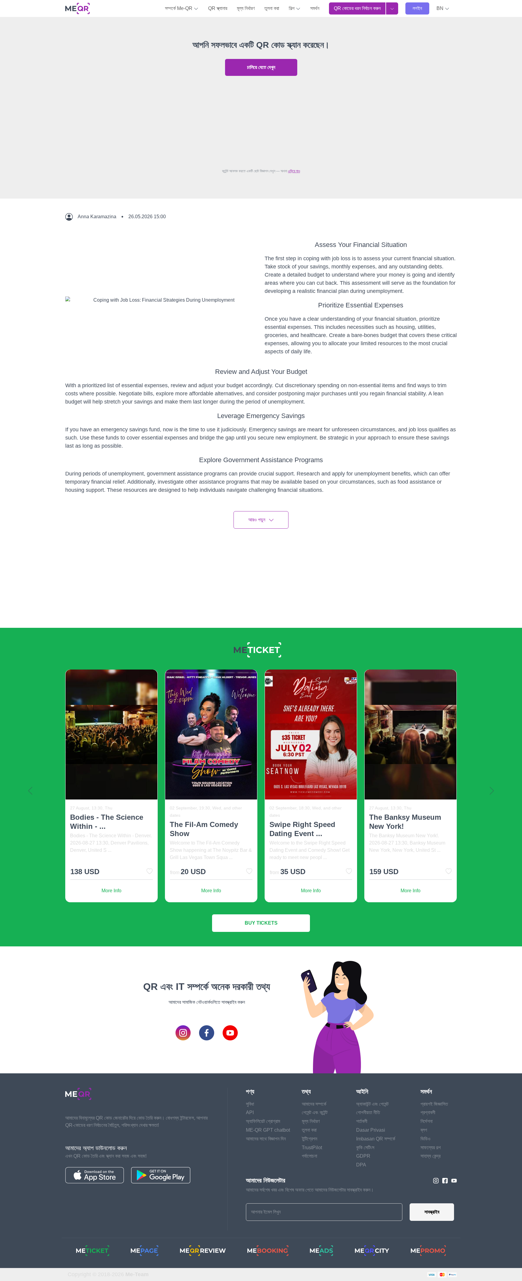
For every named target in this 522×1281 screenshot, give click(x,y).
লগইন (417, 8)
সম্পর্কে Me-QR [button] (179, 8)
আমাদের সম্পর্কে (314, 1104)
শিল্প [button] (292, 8)
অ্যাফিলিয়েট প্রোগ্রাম (263, 1121)
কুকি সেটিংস (365, 1147)
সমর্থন (314, 8)
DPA (361, 1164)
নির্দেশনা (426, 1121)
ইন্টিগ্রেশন (309, 1138)
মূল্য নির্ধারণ (246, 8)
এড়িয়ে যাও (294, 171)
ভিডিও (425, 1138)
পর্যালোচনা (309, 1156)
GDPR (363, 1156)
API (250, 1112)
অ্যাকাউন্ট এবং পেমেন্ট (372, 1104)
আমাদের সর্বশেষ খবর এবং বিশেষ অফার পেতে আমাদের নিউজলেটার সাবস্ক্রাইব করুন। (310, 1189)
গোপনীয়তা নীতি (368, 1112)
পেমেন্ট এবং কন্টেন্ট (314, 1112)
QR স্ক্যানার (217, 8)
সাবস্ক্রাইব (431, 1212)
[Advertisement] (261, 120)
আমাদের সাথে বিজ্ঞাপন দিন (266, 1138)
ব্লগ (423, 1130)
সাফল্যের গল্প (430, 1147)
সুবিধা (250, 1104)
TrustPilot (312, 1147)
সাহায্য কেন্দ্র (430, 1156)
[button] (443, 8)
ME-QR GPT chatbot (268, 1130)
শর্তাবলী (361, 1121)
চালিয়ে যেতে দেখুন (261, 67)
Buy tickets (261, 923)
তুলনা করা (271, 8)
